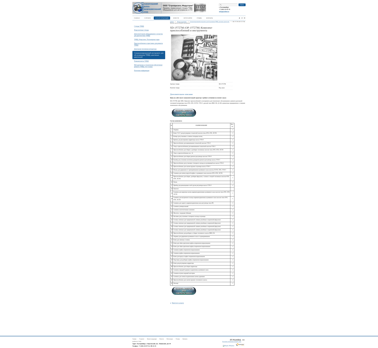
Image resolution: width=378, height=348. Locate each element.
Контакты (185, 339)
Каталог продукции (182, 21)
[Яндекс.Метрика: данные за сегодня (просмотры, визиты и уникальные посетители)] (228, 346)
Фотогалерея (170, 339)
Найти (242, 5)
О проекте (141, 339)
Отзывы (178, 339)
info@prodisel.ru (224, 11)
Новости (161, 339)
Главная (172, 21)
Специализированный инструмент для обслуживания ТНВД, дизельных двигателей (209, 21)
